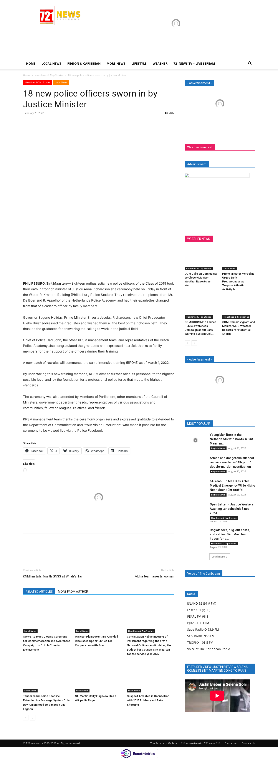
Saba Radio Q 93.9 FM (203, 629)
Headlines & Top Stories (49, 75)
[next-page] (32, 717)
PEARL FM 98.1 (197, 616)
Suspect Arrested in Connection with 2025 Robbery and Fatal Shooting (148, 700)
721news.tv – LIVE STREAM (194, 63)
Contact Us (248, 743)
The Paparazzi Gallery (163, 743)
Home (30, 63)
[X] (37, 122)
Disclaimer (231, 743)
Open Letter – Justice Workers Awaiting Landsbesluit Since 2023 (232, 509)
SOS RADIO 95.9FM (201, 636)
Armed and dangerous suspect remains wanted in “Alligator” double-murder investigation (232, 462)
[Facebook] (27, 122)
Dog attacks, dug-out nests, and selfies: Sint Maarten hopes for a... (230, 534)
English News (218, 448)
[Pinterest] (47, 122)
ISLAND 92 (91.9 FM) (201, 603)
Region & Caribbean (84, 63)
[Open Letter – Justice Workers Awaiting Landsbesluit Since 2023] (195, 509)
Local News (51, 63)
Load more (218, 556)
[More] (67, 122)
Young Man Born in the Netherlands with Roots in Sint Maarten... (231, 439)
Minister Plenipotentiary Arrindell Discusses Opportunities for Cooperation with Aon (96, 641)
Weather (160, 63)
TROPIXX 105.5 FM (200, 642)
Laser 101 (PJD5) (198, 610)
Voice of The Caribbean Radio (208, 649)
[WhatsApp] (57, 122)
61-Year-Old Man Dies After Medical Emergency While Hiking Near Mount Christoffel (232, 485)
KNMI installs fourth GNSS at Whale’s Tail (52, 576)
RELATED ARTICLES (39, 591)
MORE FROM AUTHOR (73, 591)
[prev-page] (25, 717)
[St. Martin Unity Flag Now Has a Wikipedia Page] (98, 676)
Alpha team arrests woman (154, 576)
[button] (250, 64)
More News (116, 63)
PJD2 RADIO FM (198, 623)
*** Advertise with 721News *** (200, 743)
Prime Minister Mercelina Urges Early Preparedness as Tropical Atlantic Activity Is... (238, 281)
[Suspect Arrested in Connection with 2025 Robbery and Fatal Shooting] (150, 676)
